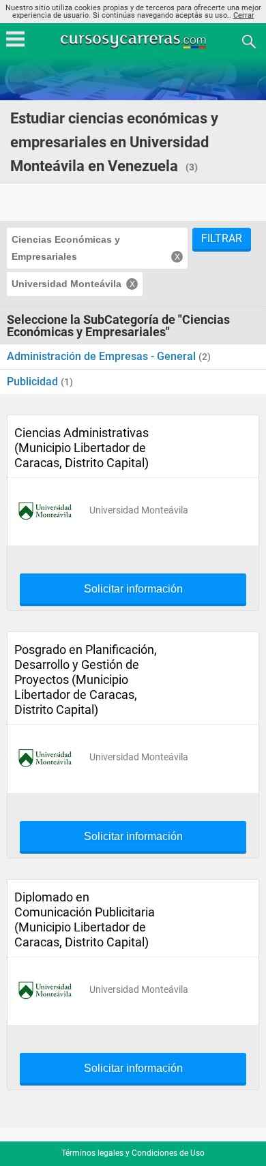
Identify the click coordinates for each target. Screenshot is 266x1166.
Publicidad (34, 381)
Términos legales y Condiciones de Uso (133, 1153)
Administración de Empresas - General (102, 356)
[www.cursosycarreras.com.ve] (134, 40)
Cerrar (243, 15)
